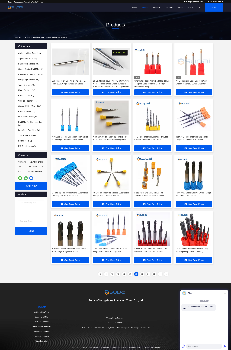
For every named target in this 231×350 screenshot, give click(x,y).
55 (154, 274)
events (180, 7)
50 (124, 274)
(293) (29, 53)
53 (142, 274)
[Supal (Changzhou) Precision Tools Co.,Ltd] (15, 7)
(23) (26, 111)
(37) (26, 90)
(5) (27, 146)
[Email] (31, 178)
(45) (27, 101)
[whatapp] (25, 178)
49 (118, 274)
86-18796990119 (216, 2)
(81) (26, 96)
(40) (30, 69)
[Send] (225, 346)
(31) (26, 85)
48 (112, 274)
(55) (27, 59)
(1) (27, 136)
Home (134, 7)
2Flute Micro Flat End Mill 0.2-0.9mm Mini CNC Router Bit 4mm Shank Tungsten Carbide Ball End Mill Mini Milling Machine (111, 84)
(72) (30, 74)
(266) (29, 106)
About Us (156, 7)
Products (145, 7)
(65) (28, 64)
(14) (29, 130)
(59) (28, 80)
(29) (27, 117)
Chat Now (31, 185)
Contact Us (169, 7)
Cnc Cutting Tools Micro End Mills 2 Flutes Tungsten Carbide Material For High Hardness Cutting (152, 84)
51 (130, 274)
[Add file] (183, 346)
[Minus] (225, 293)
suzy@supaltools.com (194, 2)
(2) (30, 123)
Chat (214, 7)
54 (148, 274)
